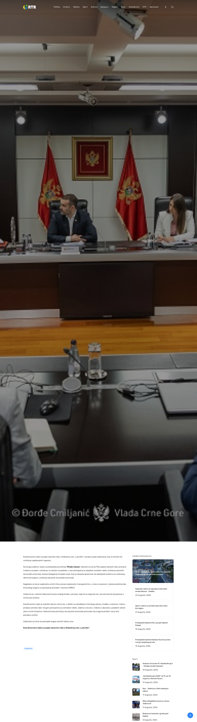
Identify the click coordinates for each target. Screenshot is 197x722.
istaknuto (28, 649)
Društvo (54, 309)
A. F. (28, 309)
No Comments (165, 291)
